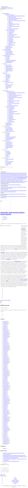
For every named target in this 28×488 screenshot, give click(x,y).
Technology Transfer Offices (11, 60)
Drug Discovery (11, 35)
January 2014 (5, 427)
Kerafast (4, 216)
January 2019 (5, 371)
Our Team (7, 74)
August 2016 (5, 404)
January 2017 (5, 398)
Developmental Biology (12, 34)
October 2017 (5, 387)
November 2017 (6, 386)
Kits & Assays (10, 22)
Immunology (10, 38)
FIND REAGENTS (6, 13)
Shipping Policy (8, 67)
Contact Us (8, 80)
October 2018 (5, 373)
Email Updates (8, 85)
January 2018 (5, 384)
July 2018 (5, 377)
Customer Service (15, 480)
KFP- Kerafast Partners (10, 138)
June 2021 (5, 340)
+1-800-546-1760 (4, 6)
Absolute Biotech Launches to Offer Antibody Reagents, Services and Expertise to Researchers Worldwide (15, 457)
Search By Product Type (10, 14)
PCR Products (10, 25)
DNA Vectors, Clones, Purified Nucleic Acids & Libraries (14, 175)
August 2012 (5, 443)
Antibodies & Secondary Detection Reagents (16, 15)
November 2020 (6, 347)
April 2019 (5, 368)
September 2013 (6, 429)
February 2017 (5, 397)
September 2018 (6, 375)
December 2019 (6, 359)
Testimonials (8, 75)
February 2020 (5, 357)
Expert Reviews (8, 87)
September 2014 (6, 420)
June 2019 (5, 365)
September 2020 (6, 349)
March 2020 (5, 356)
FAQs (7, 71)
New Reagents (8, 46)
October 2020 (5, 348)
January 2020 (5, 358)
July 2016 (5, 405)
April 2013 (5, 435)
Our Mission (8, 56)
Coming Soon (8, 48)
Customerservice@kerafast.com (7, 7)
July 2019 (5, 364)
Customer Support (6, 140)
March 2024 (5, 322)
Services (9, 27)
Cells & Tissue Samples (12, 19)
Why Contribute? (9, 50)
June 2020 (5, 352)
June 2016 (5, 406)
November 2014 (6, 418)
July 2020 (5, 351)
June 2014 (5, 422)
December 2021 (6, 333)
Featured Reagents (9, 47)
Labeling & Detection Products (14, 24)
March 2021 (5, 342)
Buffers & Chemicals (12, 17)
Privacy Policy (15, 482)
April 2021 (5, 341)
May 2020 (5, 354)
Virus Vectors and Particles (13, 28)
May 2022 (5, 327)
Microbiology (10, 39)
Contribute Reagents (7, 49)
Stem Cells (10, 43)
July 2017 (5, 391)
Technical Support (9, 69)
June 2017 (5, 392)
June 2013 (5, 433)
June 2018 (5, 378)
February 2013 (5, 438)
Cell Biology (10, 33)
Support (4, 63)
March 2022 (5, 329)
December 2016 (6, 399)
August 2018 (5, 376)
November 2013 (6, 428)
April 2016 (5, 408)
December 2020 (6, 345)
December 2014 (6, 417)
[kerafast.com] (3, 475)
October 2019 (5, 361)
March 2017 (5, 396)
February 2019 (5, 370)
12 (4, 468)
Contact (15, 479)
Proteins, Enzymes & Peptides (13, 26)
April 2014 (5, 425)
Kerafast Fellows (9, 62)
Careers (7, 78)
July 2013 (5, 432)
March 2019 (5, 369)
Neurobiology (10, 40)
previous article (3, 300)
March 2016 (5, 410)
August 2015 (5, 414)
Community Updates (9, 82)
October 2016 (5, 401)
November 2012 (6, 440)
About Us (5, 73)
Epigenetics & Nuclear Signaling (14, 36)
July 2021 (5, 338)
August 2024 (5, 321)
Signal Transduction (12, 42)
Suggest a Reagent (9, 53)
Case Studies (8, 76)
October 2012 (5, 441)
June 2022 (5, 326)
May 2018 (5, 379)
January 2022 (5, 331)
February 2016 (5, 411)
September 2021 (6, 336)
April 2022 (5, 328)
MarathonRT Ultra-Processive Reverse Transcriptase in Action (14, 455)
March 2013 (5, 436)
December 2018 (6, 372)
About (15, 477)
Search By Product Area (10, 106)
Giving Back (8, 77)
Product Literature (9, 70)
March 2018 (5, 382)
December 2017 (6, 385)
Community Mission (6, 55)
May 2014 (5, 424)
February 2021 (5, 343)
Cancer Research (11, 31)
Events (7, 88)
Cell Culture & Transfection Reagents (15, 18)
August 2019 (5, 363)
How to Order (8, 64)
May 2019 (5, 366)
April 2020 (5, 355)
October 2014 (5, 419)
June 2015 (5, 415)
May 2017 (5, 393)
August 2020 (5, 350)
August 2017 (5, 390)
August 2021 (5, 337)
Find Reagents (3, 171)
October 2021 (5, 335)
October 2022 (5, 323)
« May (2, 474)
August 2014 (5, 421)
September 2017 (6, 389)
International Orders (9, 68)
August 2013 (5, 431)
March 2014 (5, 426)
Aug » (4, 474)
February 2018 (5, 383)
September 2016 (6, 403)
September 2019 (6, 362)
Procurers (7, 59)
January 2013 (5, 439)
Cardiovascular (11, 32)
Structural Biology (11, 45)
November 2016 (6, 400)
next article (8, 300)
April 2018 (5, 380)
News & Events (6, 81)
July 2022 (5, 324)
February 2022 (5, 330)
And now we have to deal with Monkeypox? (11, 461)
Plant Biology (10, 41)
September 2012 (6, 442)
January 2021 (5, 344)
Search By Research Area (10, 29)
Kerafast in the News (9, 84)
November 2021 (6, 334)
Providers (7, 57)
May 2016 (5, 407)
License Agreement (9, 66)
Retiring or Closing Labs (10, 54)
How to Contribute (9, 52)
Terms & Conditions (15, 481)
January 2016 (5, 412)
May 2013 (5, 434)
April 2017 (5, 394)
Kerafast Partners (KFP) (10, 61)
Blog (6, 83)
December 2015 (6, 413)
